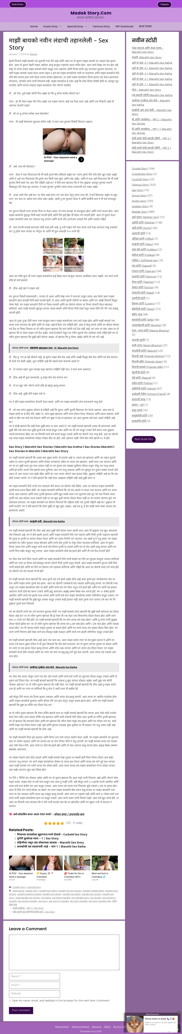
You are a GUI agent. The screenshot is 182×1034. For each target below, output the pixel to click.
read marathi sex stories (27, 898)
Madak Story (140, 212)
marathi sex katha (71, 894)
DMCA (107, 1026)
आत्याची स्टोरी (138, 233)
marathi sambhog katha (29, 894)
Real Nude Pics (144, 439)
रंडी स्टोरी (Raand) (141, 378)
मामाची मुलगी (138, 340)
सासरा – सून (138, 405)
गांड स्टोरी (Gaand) (142, 266)
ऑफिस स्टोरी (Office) (143, 239)
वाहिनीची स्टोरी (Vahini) (144, 389)
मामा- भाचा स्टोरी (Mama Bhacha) (150, 331)
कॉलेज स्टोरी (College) (143, 255)
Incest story (50, 26)
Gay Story (138, 190)
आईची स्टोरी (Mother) (143, 223)
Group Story (139, 196)
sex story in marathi (59, 901)
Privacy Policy (62, 1026)
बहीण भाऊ (137, 314)
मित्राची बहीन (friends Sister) (147, 362)
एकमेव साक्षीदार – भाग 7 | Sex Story (28, 908)
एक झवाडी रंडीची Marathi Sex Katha (152, 95)
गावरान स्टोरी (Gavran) (144, 271)
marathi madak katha (93, 891)
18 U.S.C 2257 (120, 1026)
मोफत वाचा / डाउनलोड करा (69, 814)
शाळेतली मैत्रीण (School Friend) (149, 394)
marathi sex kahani (51, 894)
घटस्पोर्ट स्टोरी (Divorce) (144, 277)
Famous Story (101, 26)
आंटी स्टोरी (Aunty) (142, 228)
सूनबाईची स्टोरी (139, 421)
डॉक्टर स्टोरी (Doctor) (143, 287)
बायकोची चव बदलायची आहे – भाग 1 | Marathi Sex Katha (51, 847)
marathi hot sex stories (69, 891)
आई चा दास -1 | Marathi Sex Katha (152, 84)
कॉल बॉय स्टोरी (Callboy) (145, 250)
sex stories (95, 898)
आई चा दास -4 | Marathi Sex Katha (152, 68)
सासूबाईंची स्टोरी (139, 416)
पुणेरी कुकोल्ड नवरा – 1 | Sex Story (38, 839)
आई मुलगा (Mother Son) (145, 217)
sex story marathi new (100, 901)
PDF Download (124, 26)
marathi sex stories (91, 894)
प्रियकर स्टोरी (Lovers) (143, 304)
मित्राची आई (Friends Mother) (148, 356)
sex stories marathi (27, 901)
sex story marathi (78, 901)
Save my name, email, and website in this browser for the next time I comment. (61, 1001)
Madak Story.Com (91, 13)
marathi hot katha (48, 891)
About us (96, 1026)
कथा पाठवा (145, 26)
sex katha (46, 898)
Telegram (164, 4)
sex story (43, 901)
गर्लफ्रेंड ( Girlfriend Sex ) (145, 260)
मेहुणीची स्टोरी (138, 372)
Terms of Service (80, 1026)
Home (34, 26)
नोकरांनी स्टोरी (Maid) (143, 293)
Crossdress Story (142, 174)
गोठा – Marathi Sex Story (146, 90)
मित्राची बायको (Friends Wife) (147, 367)
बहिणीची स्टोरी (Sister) (143, 309)
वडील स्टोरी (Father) (142, 383)
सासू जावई (137, 410)
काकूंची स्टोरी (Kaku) (142, 244)
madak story (31, 891)
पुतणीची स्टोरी (138, 298)
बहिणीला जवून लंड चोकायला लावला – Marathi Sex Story (50, 843)
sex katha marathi (61, 898)
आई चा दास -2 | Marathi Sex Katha (152, 79)
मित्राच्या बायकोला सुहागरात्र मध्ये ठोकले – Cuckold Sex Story (52, 835)
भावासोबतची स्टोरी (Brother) (147, 325)
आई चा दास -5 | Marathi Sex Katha (152, 63)
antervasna (18, 891)
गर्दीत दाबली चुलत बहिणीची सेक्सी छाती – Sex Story (34, 912)
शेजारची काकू (138, 399)
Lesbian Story (140, 206)
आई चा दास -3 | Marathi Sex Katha (152, 74)
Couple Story (19, 887)
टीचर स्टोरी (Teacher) (143, 282)
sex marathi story (80, 898)
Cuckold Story (34, 887)
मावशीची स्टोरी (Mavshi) (144, 351)
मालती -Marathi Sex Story (147, 57)
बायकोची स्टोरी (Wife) (143, 320)
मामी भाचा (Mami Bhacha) (147, 345)
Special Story (75, 26)
